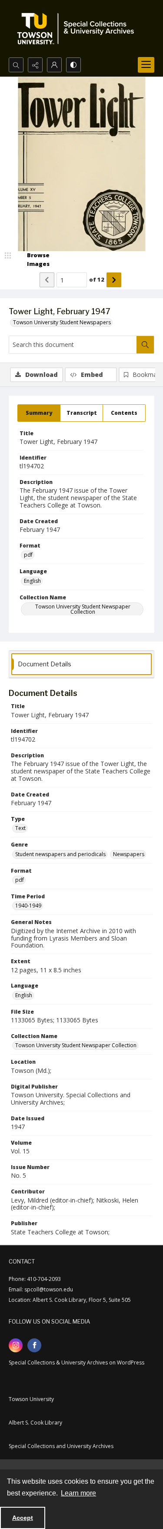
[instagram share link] (16, 1345)
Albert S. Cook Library (35, 1422)
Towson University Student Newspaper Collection (82, 609)
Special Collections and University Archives (61, 1446)
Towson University (31, 1399)
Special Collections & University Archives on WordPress (76, 1362)
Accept (22, 1517)
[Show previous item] (47, 279)
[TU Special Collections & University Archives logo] (78, 28)
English (32, 581)
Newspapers (128, 854)
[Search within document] (145, 344)
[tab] (39, 413)
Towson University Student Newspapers (62, 322)
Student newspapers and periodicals (60, 854)
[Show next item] (113, 279)
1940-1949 (28, 905)
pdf (28, 554)
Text (20, 828)
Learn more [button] (78, 1493)
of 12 (96, 279)
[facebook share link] (34, 1345)
